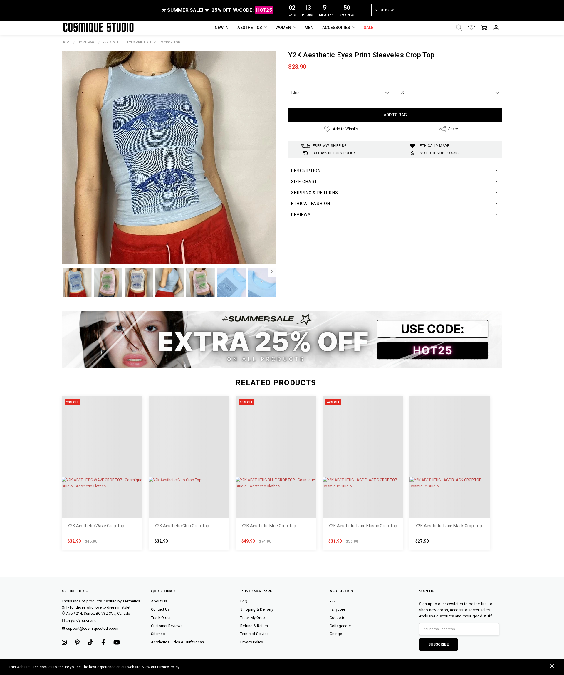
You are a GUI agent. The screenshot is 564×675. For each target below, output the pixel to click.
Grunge (336, 634)
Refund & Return (254, 626)
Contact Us (160, 609)
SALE (369, 27)
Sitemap (158, 634)
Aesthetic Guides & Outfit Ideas (177, 642)
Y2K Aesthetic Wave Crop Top (96, 525)
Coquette (337, 617)
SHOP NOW (384, 10)
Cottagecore (340, 626)
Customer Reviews (166, 626)
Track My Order (253, 617)
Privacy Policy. (168, 667)
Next (272, 271)
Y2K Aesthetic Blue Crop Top (268, 525)
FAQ (243, 601)
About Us (159, 601)
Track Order (161, 617)
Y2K (333, 601)
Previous (66, 271)
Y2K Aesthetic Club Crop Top (182, 525)
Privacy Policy (251, 642)
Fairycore (337, 609)
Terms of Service (254, 634)
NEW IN (222, 27)
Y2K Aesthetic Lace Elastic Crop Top (362, 525)
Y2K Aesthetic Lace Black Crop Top (448, 525)
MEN (309, 27)
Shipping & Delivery (256, 609)
